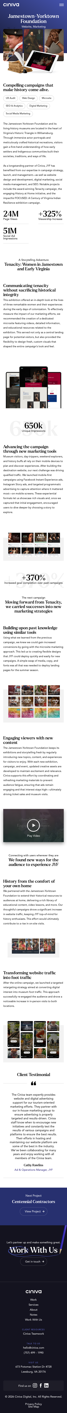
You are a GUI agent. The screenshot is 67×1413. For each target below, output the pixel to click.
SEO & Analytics (14, 106)
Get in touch (32, 1261)
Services (33, 1305)
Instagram (35, 1385)
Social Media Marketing (18, 114)
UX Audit (10, 98)
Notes (33, 1315)
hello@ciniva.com (33, 1348)
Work (33, 1300)
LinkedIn (46, 1385)
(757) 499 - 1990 (33, 1353)
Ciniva (11, 5)
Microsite (46, 98)
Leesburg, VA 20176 (33, 1371)
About (33, 1310)
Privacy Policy (33, 1404)
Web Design (28, 98)
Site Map (33, 1406)
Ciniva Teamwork (33, 1334)
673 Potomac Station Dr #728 (33, 1367)
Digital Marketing (38, 106)
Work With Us (33, 1319)
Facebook (40, 1385)
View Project (33, 1211)
